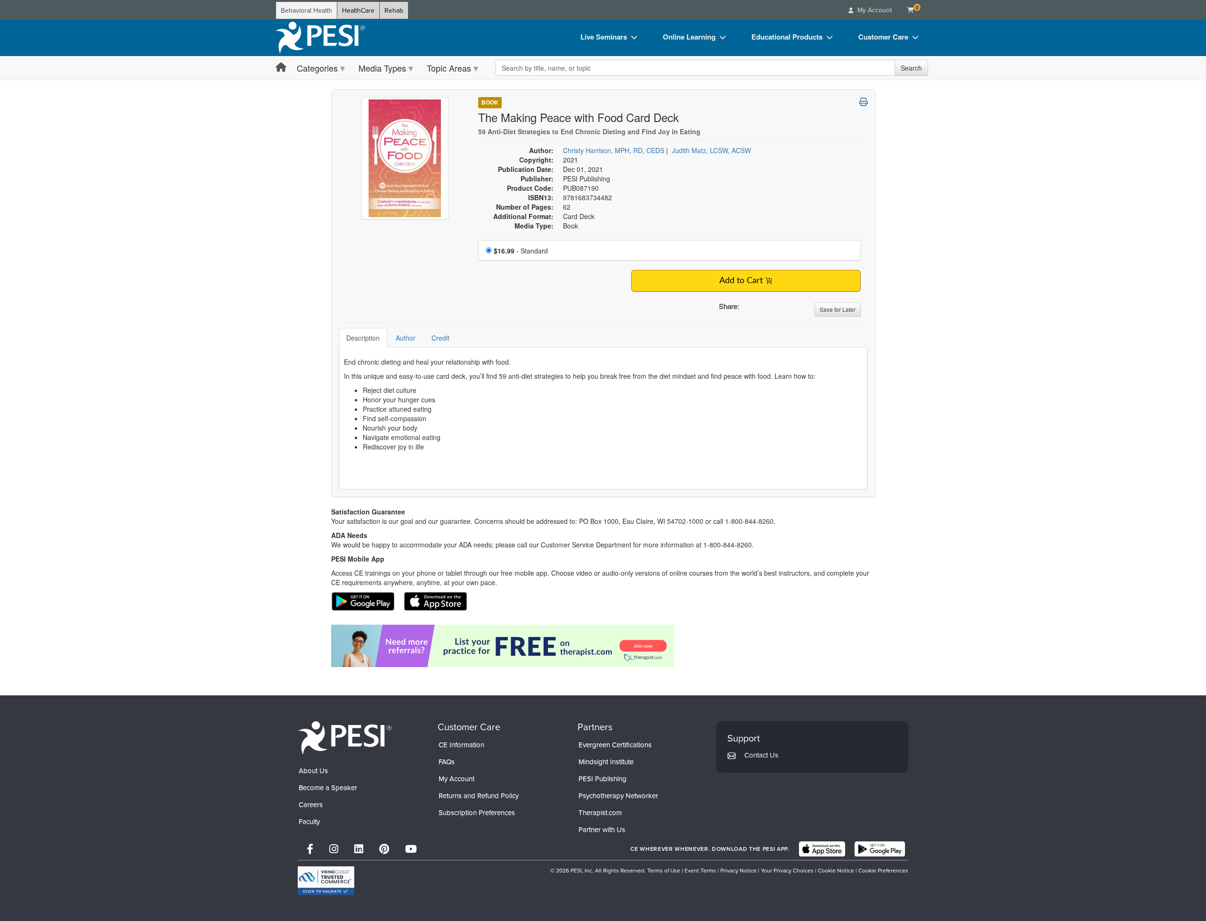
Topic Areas (449, 68)
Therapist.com (600, 812)
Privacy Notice (738, 870)
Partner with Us (602, 829)
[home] (320, 38)
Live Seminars (603, 37)
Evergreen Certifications (615, 745)
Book (489, 102)
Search (911, 68)
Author (406, 337)
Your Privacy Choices (787, 870)
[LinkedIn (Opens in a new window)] (359, 848)
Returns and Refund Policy (479, 795)
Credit (440, 337)
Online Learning (689, 37)
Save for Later (838, 309)
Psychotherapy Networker (618, 795)
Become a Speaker (328, 787)
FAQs (447, 761)
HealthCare (358, 10)
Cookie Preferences (883, 870)
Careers (311, 804)
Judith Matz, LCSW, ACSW (711, 150)
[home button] (281, 67)
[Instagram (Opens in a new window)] (334, 848)
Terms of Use (663, 870)
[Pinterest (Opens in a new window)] (384, 848)
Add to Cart (741, 281)
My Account (456, 778)
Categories (317, 68)
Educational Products (787, 37)
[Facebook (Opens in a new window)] (310, 848)
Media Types (382, 68)
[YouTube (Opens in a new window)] (411, 848)
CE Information (461, 745)
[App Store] (822, 848)
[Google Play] (880, 848)
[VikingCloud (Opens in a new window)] (326, 880)
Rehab (393, 10)
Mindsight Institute (606, 761)
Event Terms (700, 870)
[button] (748, 308)
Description (363, 337)
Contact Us (761, 755)
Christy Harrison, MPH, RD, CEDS (613, 150)
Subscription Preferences (477, 812)
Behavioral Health (306, 10)
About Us (313, 770)
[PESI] (345, 737)
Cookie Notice (836, 870)
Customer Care (883, 37)
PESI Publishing (603, 778)
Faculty (309, 821)
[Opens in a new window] (603, 646)
